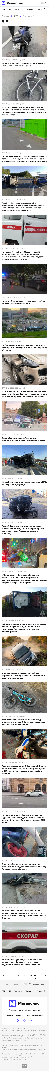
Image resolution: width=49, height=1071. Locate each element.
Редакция (9, 1015)
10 (31, 975)
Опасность (41, 9)
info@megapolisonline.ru (37, 1015)
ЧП (9, 9)
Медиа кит (20, 1015)
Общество (18, 9)
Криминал (30, 9)
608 (35, 975)
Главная (5, 16)
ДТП (16, 16)
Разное (40, 991)
